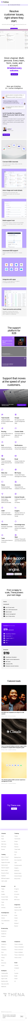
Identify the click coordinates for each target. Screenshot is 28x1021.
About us (3, 946)
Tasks (2, 902)
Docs (2, 952)
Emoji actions (17, 878)
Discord (3, 849)
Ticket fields (17, 849)
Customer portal (18, 865)
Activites (3, 907)
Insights (3, 894)
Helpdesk (3, 875)
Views (2, 891)
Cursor (15, 920)
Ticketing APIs (4, 973)
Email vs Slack (4, 870)
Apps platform (4, 975)
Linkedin (16, 965)
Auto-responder (18, 860)
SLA (15, 854)
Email (2, 836)
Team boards (17, 838)
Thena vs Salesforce (19, 954)
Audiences (3, 933)
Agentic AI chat (4, 859)
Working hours (17, 857)
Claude (16, 918)
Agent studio (4, 978)
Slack (2, 838)
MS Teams (3, 846)
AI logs (15, 896)
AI (15, 891)
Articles (3, 918)
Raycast (16, 925)
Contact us (3, 944)
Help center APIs (5, 983)
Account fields (4, 896)
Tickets (16, 836)
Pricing (2, 957)
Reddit (15, 975)
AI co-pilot (16, 894)
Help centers (4, 915)
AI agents (16, 889)
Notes (2, 904)
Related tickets (17, 873)
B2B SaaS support (5, 878)
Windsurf (16, 923)
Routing (16, 844)
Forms (15, 852)
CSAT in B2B (4, 881)
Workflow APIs (4, 981)
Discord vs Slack (5, 873)
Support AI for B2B (5, 862)
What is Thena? (5, 857)
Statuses (16, 846)
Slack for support (5, 867)
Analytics (3, 936)
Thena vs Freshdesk (19, 946)
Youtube (16, 973)
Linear (15, 915)
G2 (15, 981)
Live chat (3, 841)
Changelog (3, 949)
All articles (3, 962)
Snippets (16, 868)
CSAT (15, 862)
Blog (2, 960)
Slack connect (4, 865)
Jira (15, 912)
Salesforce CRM (18, 910)
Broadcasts (4, 931)
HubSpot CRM (17, 907)
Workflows (16, 870)
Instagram (16, 968)
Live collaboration (5, 920)
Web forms (3, 844)
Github (15, 978)
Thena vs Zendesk (18, 944)
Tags (2, 923)
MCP (15, 899)
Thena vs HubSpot (18, 952)
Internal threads (18, 875)
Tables (2, 889)
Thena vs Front (17, 957)
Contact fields (4, 899)
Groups (16, 841)
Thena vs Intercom (18, 949)
